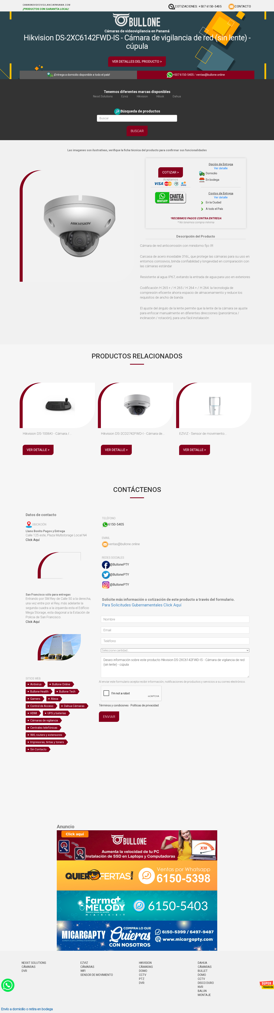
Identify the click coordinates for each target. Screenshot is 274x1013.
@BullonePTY (119, 564)
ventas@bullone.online (210, 74)
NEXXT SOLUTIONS (34, 962)
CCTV (142, 974)
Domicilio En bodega (219, 172)
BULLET (203, 970)
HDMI (33, 713)
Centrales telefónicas (43, 727)
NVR (200, 987)
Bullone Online (61, 684)
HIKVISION (145, 962)
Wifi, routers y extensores (46, 735)
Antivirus (36, 684)
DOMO (143, 970)
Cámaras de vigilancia (44, 720)
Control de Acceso (41, 706)
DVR (24, 970)
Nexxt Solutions (103, 96)
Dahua (177, 96)
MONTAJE (204, 995)
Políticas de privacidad (145, 705)
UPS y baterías (57, 713)
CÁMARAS (29, 966)
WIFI (82, 970)
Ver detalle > (38, 450)
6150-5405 (116, 524)
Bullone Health (39, 691)
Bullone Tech (67, 691)
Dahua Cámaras (74, 706)
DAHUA (202, 962)
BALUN (202, 991)
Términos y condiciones (114, 705)
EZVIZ (84, 962)
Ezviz (124, 96)
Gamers (35, 698)
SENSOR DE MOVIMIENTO (96, 974)
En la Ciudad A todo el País (219, 201)
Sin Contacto (38, 749)
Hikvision (142, 96)
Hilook (160, 96)
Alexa (54, 698)
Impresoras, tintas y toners (47, 742)
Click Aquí (33, 540)
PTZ (141, 978)
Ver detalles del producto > (137, 61)
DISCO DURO (206, 982)
